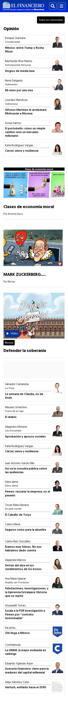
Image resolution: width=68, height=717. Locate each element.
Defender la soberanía (24, 351)
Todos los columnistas (51, 19)
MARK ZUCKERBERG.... (24, 275)
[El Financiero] (23, 6)
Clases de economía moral (28, 207)
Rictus (9, 342)
